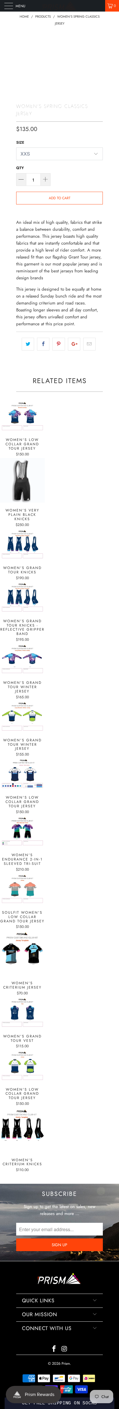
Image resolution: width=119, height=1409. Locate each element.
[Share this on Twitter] (28, 344)
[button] (59, 1403)
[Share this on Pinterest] (58, 344)
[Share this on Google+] (74, 344)
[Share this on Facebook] (43, 344)
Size (20, 142)
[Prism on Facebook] (54, 1349)
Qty (20, 168)
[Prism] (59, 6)
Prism (66, 1363)
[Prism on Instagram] (64, 1349)
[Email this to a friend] (89, 344)
